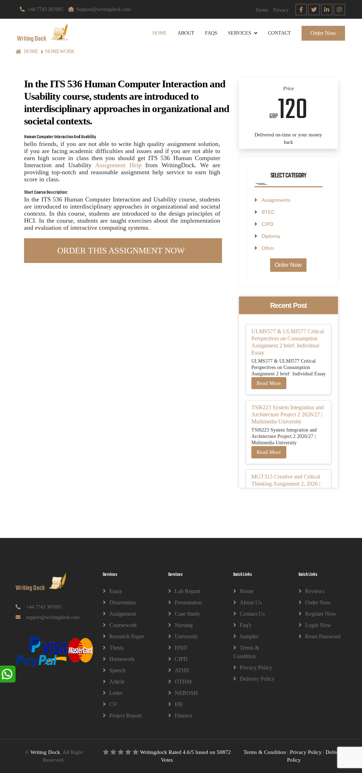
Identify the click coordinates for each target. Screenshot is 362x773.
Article (116, 682)
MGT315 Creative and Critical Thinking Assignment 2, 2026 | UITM (285, 484)
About (185, 33)
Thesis (116, 648)
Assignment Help (118, 165)
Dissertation (122, 602)
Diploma (271, 236)
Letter (115, 693)
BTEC (268, 212)
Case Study (187, 614)
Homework (60, 51)
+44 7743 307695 (45, 9)
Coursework (123, 625)
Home (159, 33)
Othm (268, 248)
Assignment (122, 614)
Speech (117, 670)
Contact (279, 33)
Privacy (280, 10)
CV (113, 704)
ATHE (182, 670)
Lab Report (187, 591)
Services (239, 33)
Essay (115, 591)
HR (179, 704)
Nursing (184, 625)
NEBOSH (186, 693)
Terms (261, 10)
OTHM (183, 682)
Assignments (276, 200)
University (186, 636)
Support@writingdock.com (103, 9)
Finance (183, 716)
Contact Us (252, 614)
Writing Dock (45, 752)
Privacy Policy (256, 667)
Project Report (125, 716)
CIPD (267, 224)
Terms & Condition (246, 652)
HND (181, 648)
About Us (251, 602)
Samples (249, 636)
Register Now (320, 614)
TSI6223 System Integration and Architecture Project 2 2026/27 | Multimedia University (287, 414)
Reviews (315, 591)
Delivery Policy (257, 679)
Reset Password (322, 636)
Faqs (211, 33)
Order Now (323, 33)
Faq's (245, 625)
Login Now (318, 625)
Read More (269, 383)
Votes (167, 760)
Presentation (188, 602)
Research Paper (126, 636)
